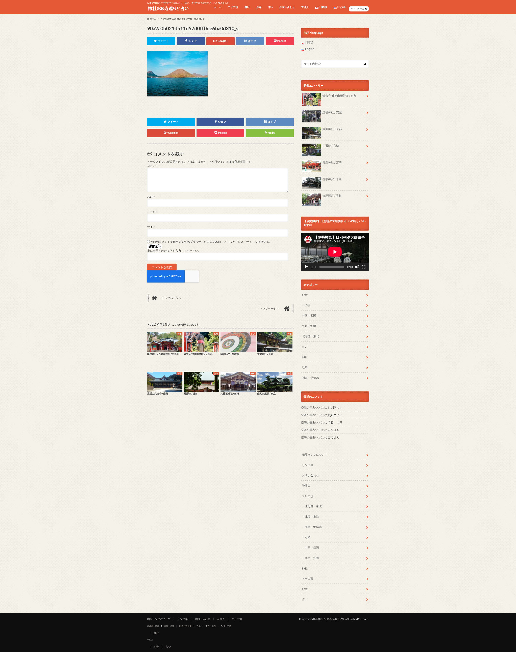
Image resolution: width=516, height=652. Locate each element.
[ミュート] (357, 267)
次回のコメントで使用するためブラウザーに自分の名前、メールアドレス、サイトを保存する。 (211, 241)
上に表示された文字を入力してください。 (174, 250)
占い (270, 7)
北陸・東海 (312, 516)
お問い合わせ (287, 7)
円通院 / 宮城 (330, 145)
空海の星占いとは (312, 407)
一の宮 (306, 305)
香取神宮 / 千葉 (332, 179)
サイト (151, 226)
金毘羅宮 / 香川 (332, 195)
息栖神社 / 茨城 (332, 112)
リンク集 (307, 465)
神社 (247, 7)
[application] (335, 252)
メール (152, 211)
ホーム (218, 7)
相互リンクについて (314, 454)
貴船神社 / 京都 (332, 129)
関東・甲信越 (310, 377)
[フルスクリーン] (364, 267)
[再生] (306, 267)
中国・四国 (309, 315)
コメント (152, 165)
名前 (151, 197)
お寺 (258, 7)
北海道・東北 (310, 336)
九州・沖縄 (309, 326)
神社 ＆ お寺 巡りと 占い (332, 619)
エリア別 (233, 7)
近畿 (305, 367)
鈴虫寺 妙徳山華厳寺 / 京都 (339, 95)
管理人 (305, 7)
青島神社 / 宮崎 (332, 162)
